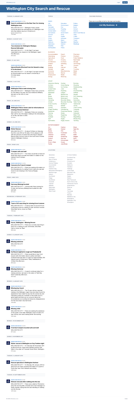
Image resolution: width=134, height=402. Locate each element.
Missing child (15, 308)
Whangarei (70, 202)
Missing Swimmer (17, 269)
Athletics (50, 87)
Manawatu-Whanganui (55, 170)
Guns (62, 34)
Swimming (76, 100)
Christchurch (71, 161)
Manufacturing (65, 71)
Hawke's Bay (53, 168)
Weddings (76, 44)
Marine (63, 73)
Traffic (75, 36)
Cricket (50, 102)
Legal (62, 69)
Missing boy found (17, 288)
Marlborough (53, 172)
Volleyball (76, 113)
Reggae (75, 136)
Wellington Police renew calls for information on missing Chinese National (27, 109)
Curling (50, 105)
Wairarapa (52, 187)
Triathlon (76, 111)
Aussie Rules (52, 89)
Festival (63, 129)
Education (64, 23)
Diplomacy (51, 44)
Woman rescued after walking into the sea (25, 381)
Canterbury (52, 161)
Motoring (63, 76)
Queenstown (71, 185)
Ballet (49, 129)
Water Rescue (16, 129)
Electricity (51, 73)
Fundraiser (64, 133)
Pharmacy (76, 54)
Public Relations (78, 58)
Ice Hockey (64, 87)
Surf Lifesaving (77, 96)
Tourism (75, 65)
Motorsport (64, 98)
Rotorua (69, 187)
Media (62, 75)
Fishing (50, 115)
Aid (49, 23)
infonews (63, 38)
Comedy (50, 136)
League (63, 92)
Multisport (64, 104)
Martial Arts (64, 94)
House (63, 142)
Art (49, 127)
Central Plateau (53, 163)
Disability (50, 46)
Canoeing (51, 100)
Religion (75, 25)
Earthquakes (52, 47)
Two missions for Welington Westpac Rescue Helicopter (24, 47)
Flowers (63, 31)
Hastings (69, 168)
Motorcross (64, 96)
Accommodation (53, 54)
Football (50, 117)
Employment (52, 75)
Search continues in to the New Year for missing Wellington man (27, 24)
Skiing (75, 89)
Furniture (63, 61)
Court (50, 36)
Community (51, 29)
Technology (76, 63)
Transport (76, 38)
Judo (62, 89)
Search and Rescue (16, 21)
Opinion (63, 44)
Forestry (63, 60)
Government (64, 33)
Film (62, 131)
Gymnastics (51, 120)
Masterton (70, 174)
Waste (75, 71)
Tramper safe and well (18, 151)
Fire (62, 27)
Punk (75, 133)
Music (75, 127)
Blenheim (70, 159)
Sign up (125, 2)
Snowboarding (77, 90)
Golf (49, 118)
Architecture (52, 61)
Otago (50, 178)
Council (50, 34)
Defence (50, 42)
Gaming (63, 134)
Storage (75, 61)
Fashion (63, 127)
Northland (52, 176)
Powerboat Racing (66, 111)
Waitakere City (71, 196)
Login (118, 2)
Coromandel (52, 165)
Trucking (76, 69)
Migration (63, 42)
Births (50, 25)
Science (75, 31)
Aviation (50, 63)
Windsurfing (76, 118)
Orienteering (64, 109)
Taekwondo (76, 104)
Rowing (63, 117)
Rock (74, 138)
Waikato (51, 185)
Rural (75, 27)
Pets (62, 46)
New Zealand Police (17, 33)
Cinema (50, 133)
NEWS (50, 21)
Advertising (51, 56)
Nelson (51, 174)
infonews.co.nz (10, 2)
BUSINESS (51, 52)
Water (75, 73)
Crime (50, 38)
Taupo (69, 189)
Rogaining (64, 115)
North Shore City (72, 182)
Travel (75, 40)
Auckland (51, 157)
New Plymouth (71, 180)
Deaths (50, 40)
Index (126, 398)
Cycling (50, 107)
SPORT (50, 81)
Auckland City (71, 157)
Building (50, 67)
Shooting (76, 85)
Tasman (51, 183)
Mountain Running (66, 102)
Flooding (63, 29)
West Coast (52, 191)
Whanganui (70, 198)
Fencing (50, 113)
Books (50, 131)
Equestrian (51, 111)
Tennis (75, 105)
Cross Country (52, 104)
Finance (63, 56)
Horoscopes (64, 140)
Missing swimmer (17, 241)
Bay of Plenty (53, 159)
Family (50, 144)
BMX (49, 94)
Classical (50, 134)
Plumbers (76, 56)
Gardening (64, 136)
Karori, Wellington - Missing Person (23, 222)
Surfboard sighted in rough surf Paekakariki (26, 252)
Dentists (50, 69)
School (75, 29)
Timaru (69, 193)
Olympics (63, 107)
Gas (62, 65)
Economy (51, 71)
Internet (63, 67)
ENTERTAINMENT (53, 125)
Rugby (63, 118)
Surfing (75, 98)
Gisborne (51, 167)
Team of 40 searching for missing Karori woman (27, 203)
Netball (63, 105)
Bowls (50, 96)
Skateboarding (77, 87)
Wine (74, 75)
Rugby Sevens (65, 120)
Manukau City (71, 172)
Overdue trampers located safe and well (25, 328)
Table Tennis (77, 102)
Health (63, 36)
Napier (69, 176)
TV (74, 142)
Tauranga (70, 191)
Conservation (52, 31)
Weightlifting (76, 117)
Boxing (50, 98)
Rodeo (63, 113)
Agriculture (51, 58)
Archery (50, 85)
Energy (50, 76)
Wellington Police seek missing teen (23, 88)
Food (62, 58)
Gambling (63, 63)
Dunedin (69, 163)
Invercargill (70, 170)
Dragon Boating (52, 109)
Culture (50, 138)
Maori (62, 40)
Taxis (74, 34)
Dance (50, 140)
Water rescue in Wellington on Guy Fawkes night (27, 343)
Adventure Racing (53, 83)
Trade (75, 67)
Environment (64, 25)
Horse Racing (65, 85)
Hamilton (69, 167)
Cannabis (51, 27)
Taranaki (51, 182)
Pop (74, 131)
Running (75, 83)
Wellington (52, 189)
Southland (52, 180)
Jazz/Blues (64, 144)
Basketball (51, 92)
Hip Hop (63, 138)
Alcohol (50, 60)
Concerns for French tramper (21, 165)
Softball (75, 92)
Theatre (75, 140)
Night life (76, 129)
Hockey (63, 83)
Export (63, 54)
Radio (75, 134)
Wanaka (69, 195)
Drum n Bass (52, 142)
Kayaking (63, 90)
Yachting (75, 120)
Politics (75, 23)
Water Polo (76, 115)
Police (62, 47)
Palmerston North (72, 183)
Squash (75, 94)
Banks (50, 65)
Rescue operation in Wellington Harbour (24, 362)
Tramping (76, 109)
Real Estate (76, 60)
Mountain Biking (65, 100)
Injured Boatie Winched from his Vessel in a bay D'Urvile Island (27, 68)
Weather (75, 42)
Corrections (51, 33)
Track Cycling (77, 107)
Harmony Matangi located (20, 184)
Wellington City (17, 27)
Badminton (51, 90)
